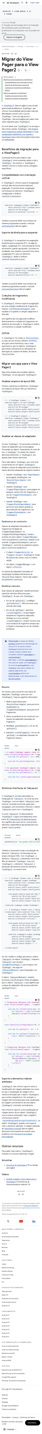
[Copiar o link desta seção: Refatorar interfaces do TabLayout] (4, 791)
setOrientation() (8, 226)
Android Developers (8, 46)
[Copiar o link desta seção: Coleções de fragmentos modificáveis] (17, 299)
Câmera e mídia (7, 1275)
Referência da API (8, 1353)
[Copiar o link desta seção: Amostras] (14, 1160)
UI (30, 11)
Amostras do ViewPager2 (16, 1165)
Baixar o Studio (7, 1357)
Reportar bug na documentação (13, 1373)
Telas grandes (7, 1291)
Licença (15, 1417)
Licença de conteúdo (31, 1206)
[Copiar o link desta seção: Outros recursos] (25, 1146)
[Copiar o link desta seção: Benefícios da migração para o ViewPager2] (21, 153)
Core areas (20, 11)
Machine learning (8, 1268)
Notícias (5, 1247)
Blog (3, 1251)
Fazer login (34, 3)
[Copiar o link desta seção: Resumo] (12, 687)
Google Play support (9, 1377)
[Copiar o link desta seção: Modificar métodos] (22, 586)
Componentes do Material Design (22, 819)
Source (4, 1244)
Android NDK (6, 1360)
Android (5, 1233)
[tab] (7, 745)
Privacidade (6, 1278)
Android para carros (9, 1302)
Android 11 (5, 1337)
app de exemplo (14, 679)
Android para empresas (10, 1237)
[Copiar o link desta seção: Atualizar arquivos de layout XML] (37, 381)
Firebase (5, 1402)
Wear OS (5, 1295)
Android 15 (6, 1322)
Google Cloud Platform (10, 1406)
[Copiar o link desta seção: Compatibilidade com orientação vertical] (11, 178)
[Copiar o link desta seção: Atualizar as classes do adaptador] (4, 439)
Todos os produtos (9, 1409)
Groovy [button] (8, 835)
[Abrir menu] (3, 2)
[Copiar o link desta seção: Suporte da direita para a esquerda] (4, 236)
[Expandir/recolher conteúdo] (15, 77)
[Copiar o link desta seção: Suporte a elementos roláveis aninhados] (14, 1082)
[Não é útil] (15, 53)
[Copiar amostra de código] (38, 202)
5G (3, 1282)
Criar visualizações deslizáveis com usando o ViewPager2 (20, 134)
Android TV (6, 1306)
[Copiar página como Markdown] (26, 70)
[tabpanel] (21, 765)
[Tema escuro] (36, 202)
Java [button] (16, 746)
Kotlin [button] (7, 746)
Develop (7, 11)
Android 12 (6, 1333)
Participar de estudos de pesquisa (14, 1381)
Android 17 (6, 1315)
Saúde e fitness (7, 1271)
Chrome (5, 1399)
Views (9, 14)
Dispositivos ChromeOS (10, 1299)
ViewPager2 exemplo (12, 1129)
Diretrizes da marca (27, 1417)
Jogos (4, 1264)
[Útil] (12, 53)
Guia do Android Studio (10, 1346)
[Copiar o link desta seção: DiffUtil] (11, 333)
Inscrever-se (33, 1423)
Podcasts (5, 1255)
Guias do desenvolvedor (10, 1350)
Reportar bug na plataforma (12, 1370)
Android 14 (6, 1326)
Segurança (6, 1240)
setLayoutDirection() (10, 289)
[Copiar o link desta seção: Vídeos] (11, 1174)
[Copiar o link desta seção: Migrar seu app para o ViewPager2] (13, 367)
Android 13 (5, 1329)
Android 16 (6, 1319)
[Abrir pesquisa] (22, 2)
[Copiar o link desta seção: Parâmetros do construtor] (29, 521)
